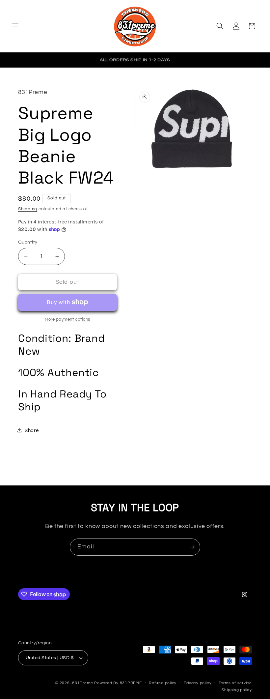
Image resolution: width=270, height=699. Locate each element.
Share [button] (32, 430)
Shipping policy (237, 690)
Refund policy (162, 683)
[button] (15, 26)
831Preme (82, 683)
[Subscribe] (192, 547)
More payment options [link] (67, 319)
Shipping (27, 209)
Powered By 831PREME (118, 683)
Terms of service (235, 683)
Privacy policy (198, 683)
